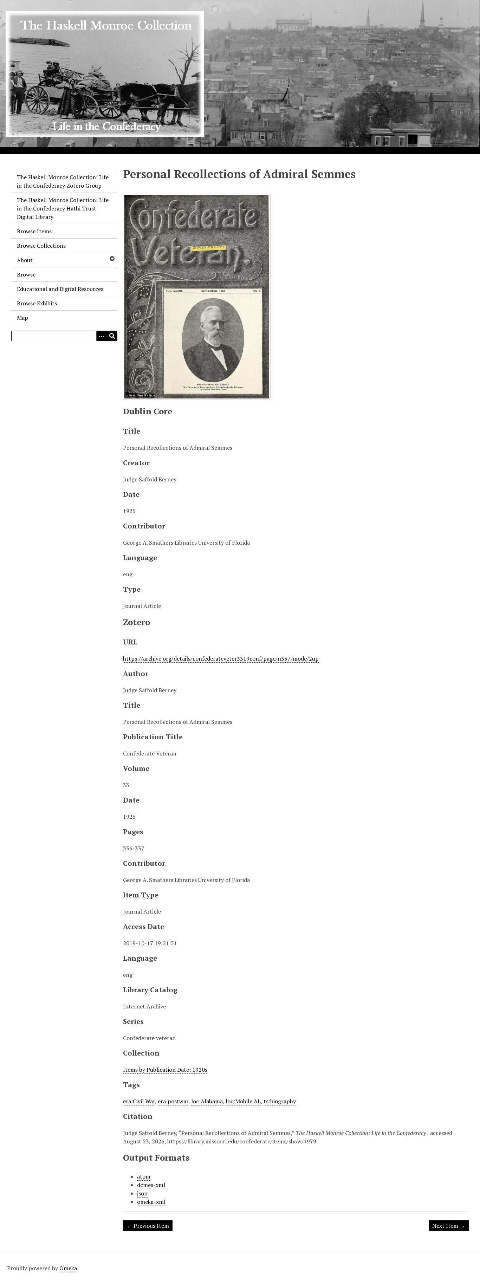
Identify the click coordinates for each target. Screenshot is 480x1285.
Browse (26, 274)
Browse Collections (41, 245)
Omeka (68, 1268)
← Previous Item (148, 1225)
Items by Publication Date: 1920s (165, 1069)
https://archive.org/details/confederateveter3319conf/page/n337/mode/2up (221, 658)
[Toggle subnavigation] (111, 258)
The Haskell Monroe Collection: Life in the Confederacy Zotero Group (63, 181)
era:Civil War (139, 1101)
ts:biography (280, 1101)
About (25, 260)
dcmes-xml (151, 1185)
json (142, 1193)
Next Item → (448, 1225)
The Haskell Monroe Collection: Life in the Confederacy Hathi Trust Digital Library (63, 208)
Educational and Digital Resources (60, 289)
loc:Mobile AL (243, 1101)
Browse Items (34, 231)
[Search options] (101, 336)
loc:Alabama (207, 1101)
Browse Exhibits (37, 303)
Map (22, 318)
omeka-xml (151, 1202)
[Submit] (112, 336)
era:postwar (173, 1101)
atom (143, 1176)
